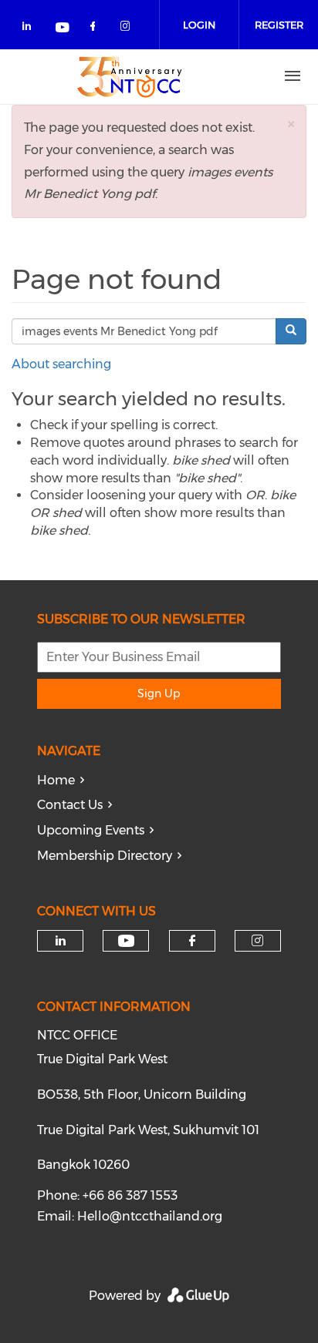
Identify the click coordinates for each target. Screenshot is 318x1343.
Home (56, 780)
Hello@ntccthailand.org (149, 1216)
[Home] (130, 76)
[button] (291, 124)
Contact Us (70, 804)
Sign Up (158, 693)
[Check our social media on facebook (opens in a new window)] (95, 29)
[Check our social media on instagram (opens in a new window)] (128, 29)
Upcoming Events (90, 830)
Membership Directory (104, 855)
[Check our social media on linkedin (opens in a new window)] (30, 29)
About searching (61, 364)
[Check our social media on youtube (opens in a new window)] (63, 29)
